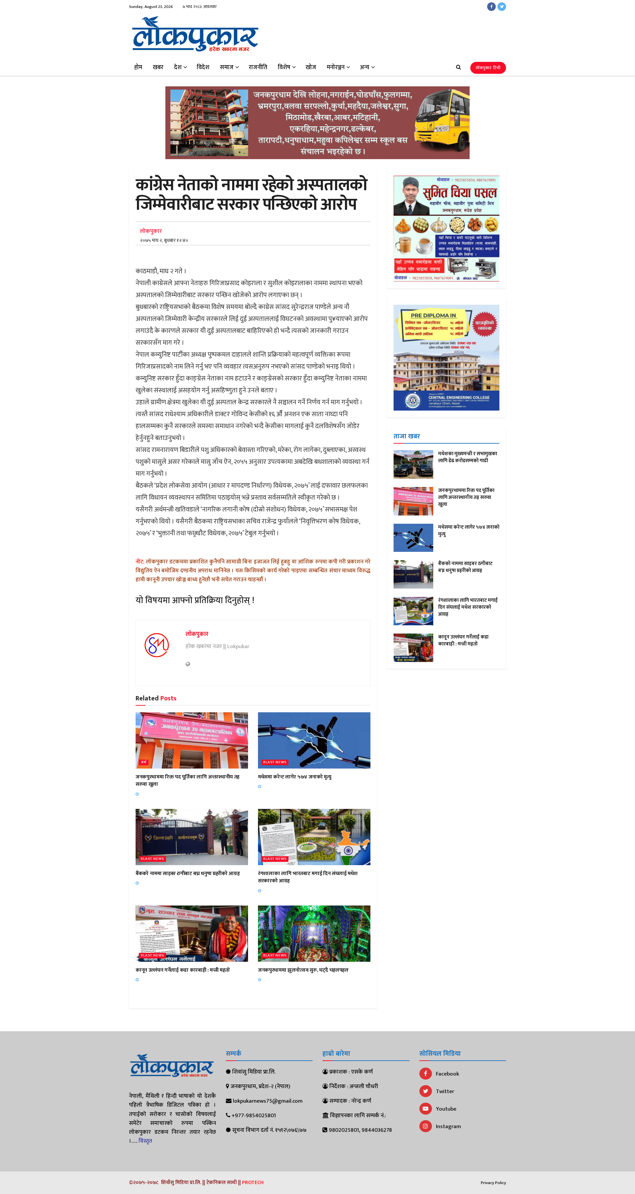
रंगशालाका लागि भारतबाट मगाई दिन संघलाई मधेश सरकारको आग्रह (307, 877)
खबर (158, 67)
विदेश (203, 67)
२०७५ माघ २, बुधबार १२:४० (164, 240)
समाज (226, 67)
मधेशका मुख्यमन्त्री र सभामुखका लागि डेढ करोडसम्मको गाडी (467, 457)
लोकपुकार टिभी (488, 68)
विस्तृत (145, 1141)
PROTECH (253, 1182)
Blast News (274, 762)
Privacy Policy (493, 1182)
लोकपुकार (151, 231)
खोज (311, 67)
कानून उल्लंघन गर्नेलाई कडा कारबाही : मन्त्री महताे (183, 970)
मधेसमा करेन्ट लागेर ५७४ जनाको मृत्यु (294, 777)
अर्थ (144, 762)
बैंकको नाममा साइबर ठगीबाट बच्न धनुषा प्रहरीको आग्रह (187, 873)
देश (178, 67)
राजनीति (258, 67)
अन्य (364, 67)
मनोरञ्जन (336, 67)
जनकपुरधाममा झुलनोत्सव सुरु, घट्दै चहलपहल (303, 970)
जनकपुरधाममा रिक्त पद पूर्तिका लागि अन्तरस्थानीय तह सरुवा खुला (187, 781)
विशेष (284, 67)
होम (138, 67)
